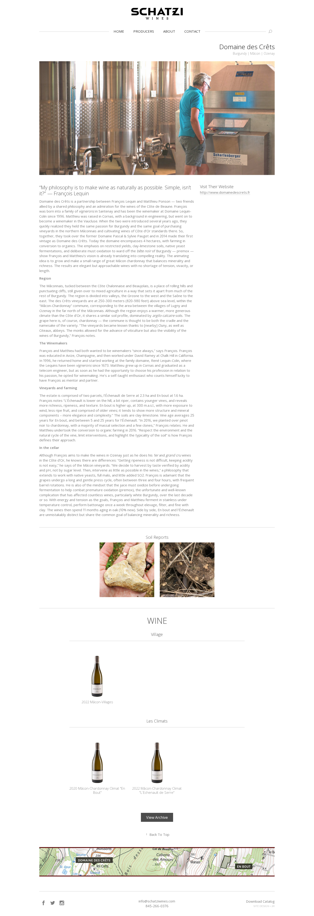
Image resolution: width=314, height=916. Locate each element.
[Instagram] (62, 903)
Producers (143, 31)
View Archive (157, 817)
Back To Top (157, 834)
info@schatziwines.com (157, 901)
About (169, 31)
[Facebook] (43, 903)
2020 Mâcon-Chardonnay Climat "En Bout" (97, 790)
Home (119, 31)
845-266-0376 (157, 906)
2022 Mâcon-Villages (97, 702)
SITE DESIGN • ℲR (264, 906)
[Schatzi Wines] (157, 13)
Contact (192, 31)
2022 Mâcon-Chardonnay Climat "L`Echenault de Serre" (157, 790)
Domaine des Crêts (247, 46)
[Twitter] (52, 903)
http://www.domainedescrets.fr (225, 192)
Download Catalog (260, 901)
